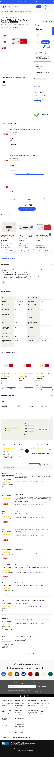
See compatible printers (7, 243)
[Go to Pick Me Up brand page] (17, 674)
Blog (41, 705)
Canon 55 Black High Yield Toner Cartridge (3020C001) (25, 129)
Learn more (43, 116)
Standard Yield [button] (38, 104)
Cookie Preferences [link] (37, 748)
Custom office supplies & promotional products (20, 715)
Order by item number (33, 710)
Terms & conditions (9, 748)
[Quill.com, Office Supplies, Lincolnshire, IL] (5, 743)
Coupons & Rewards (14, 11)
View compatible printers (24, 77)
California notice (27, 748)
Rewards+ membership (20, 703)
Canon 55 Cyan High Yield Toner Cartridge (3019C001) (22, 155)
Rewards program (19, 705)
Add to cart (45, 42)
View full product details (13, 77)
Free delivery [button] (5, 385)
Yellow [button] (36, 95)
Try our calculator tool (40, 58)
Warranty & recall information (6, 719)
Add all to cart (27, 208)
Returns (3, 705)
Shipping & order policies (8, 716)
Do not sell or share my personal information (24, 750)
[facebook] (28, 696)
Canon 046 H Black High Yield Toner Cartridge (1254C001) (43, 236)
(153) (25, 423)
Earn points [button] (47, 21)
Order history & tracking (7, 703)
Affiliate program (19, 732)
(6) (24, 430)
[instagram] (20, 696)
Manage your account (7, 707)
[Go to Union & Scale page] (43, 674)
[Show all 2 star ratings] (31, 431)
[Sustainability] (4, 282)
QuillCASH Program (19, 707)
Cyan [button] (36, 92)
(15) (24, 426)
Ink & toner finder (32, 705)
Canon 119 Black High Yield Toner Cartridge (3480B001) (7, 236)
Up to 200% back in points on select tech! (27, 1)
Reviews (38, 256)
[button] (53, 2)
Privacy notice (19, 748)
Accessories (28, 256)
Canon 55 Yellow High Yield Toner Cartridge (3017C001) (44, 374)
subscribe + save (18, 710)
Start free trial (47, 52)
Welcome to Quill (44, 703)
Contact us (4, 725)
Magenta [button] (42, 92)
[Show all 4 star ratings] (31, 425)
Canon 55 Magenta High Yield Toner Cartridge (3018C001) (23, 181)
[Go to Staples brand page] (30, 674)
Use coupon (41, 686)
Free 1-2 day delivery (40, 78)
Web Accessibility (44, 713)
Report (42, 481)
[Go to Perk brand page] (23, 674)
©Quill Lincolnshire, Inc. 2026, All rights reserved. (20, 743)
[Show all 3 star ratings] (31, 428)
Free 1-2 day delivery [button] (7, 247)
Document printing (19, 718)
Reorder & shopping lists (33, 703)
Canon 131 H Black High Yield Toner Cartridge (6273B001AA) (26, 236)
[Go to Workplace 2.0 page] (50, 674)
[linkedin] (24, 696)
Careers (42, 711)
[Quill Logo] (6, 6)
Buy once (39, 25)
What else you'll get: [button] (41, 72)
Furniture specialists (19, 724)
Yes (30, 481)
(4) (24, 433)
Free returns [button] (38, 82)
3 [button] (26, 653)
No (35, 481)
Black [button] (42, 95)
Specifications (17, 256)
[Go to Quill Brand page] (3, 674)
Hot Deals (22, 11)
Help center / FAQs (6, 713)
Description (5, 256)
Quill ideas (17, 730)
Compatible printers (8, 258)
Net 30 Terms (18, 712)
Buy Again (28, 11)
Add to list (37, 86)
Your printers (31, 707)
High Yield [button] (37, 101)
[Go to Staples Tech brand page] (37, 674)
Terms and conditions (20, 690)
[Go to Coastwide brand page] (10, 674)
